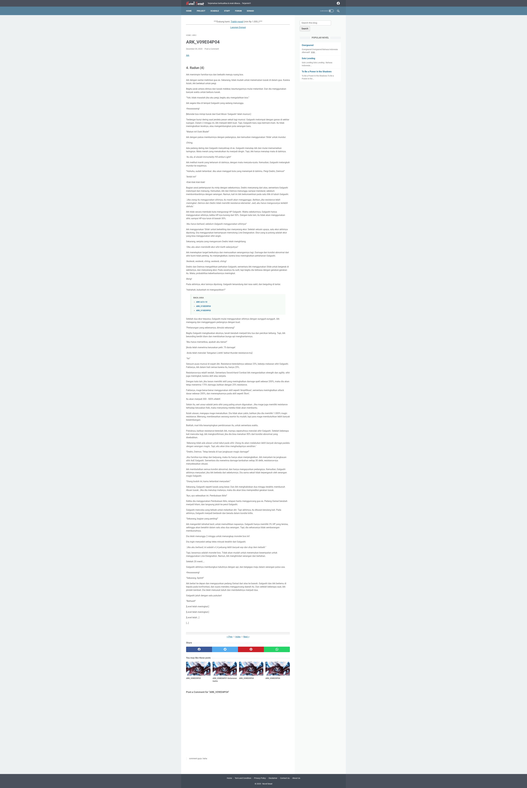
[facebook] (338, 3)
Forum (238, 11)
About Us (296, 778)
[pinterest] (251, 649)
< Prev (230, 636)
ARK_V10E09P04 (203, 306)
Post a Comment (212, 49)
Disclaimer (273, 778)
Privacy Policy (260, 778)
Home (189, 11)
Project (201, 11)
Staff (227, 11)
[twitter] (225, 649)
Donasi (250, 11)
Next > (246, 636)
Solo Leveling (308, 58)
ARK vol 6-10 (201, 302)
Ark (187, 55)
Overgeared (307, 45)
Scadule (215, 11)
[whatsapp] (277, 649)
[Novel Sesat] (197, 3)
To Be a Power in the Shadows (317, 71)
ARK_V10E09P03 (203, 310)
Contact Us (285, 778)
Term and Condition (243, 778)
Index (238, 636)
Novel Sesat (267, 784)
